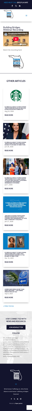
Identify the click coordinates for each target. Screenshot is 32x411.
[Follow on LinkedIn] (19, 5)
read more (9, 115)
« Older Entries (8, 306)
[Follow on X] (16, 5)
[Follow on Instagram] (20, 399)
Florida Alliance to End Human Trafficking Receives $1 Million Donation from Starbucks (15, 108)
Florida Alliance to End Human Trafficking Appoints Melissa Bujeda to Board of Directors (15, 143)
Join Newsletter (16, 327)
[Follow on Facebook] (12, 5)
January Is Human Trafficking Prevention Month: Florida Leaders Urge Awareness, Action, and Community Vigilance (16, 217)
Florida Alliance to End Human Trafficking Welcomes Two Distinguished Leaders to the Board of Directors (15, 254)
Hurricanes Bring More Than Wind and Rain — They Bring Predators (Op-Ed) (14, 290)
